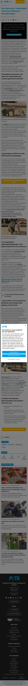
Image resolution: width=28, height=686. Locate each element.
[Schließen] (25, 325)
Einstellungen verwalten (14, 359)
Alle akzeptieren (14, 352)
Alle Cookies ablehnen (14, 355)
